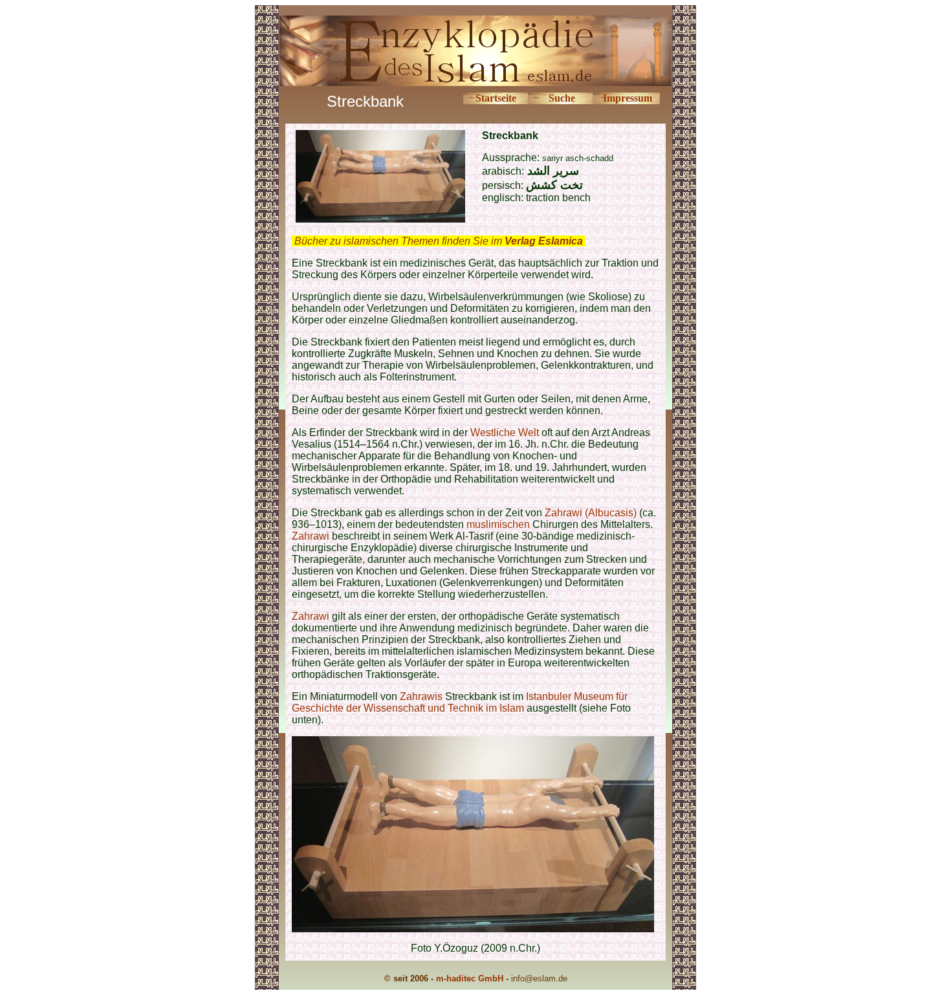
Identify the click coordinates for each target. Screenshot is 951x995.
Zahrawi (310, 535)
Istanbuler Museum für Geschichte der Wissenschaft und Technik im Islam (460, 702)
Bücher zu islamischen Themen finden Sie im (438, 240)
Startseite (496, 98)
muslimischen (498, 524)
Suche (562, 98)
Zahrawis (421, 696)
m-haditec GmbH (469, 978)
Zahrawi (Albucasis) (591, 512)
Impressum (627, 98)
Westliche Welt (505, 432)
